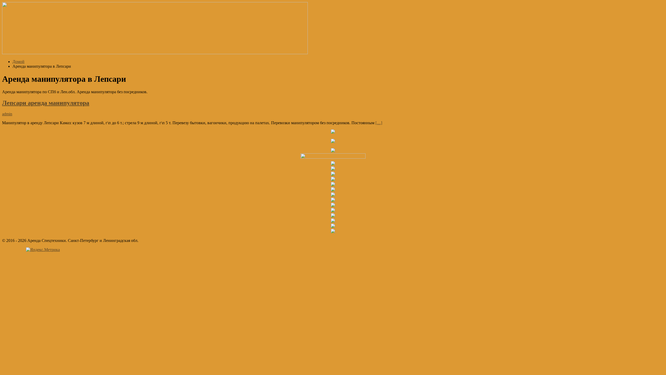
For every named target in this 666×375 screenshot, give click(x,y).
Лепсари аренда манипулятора (45, 102)
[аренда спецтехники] (155, 53)
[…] (378, 123)
